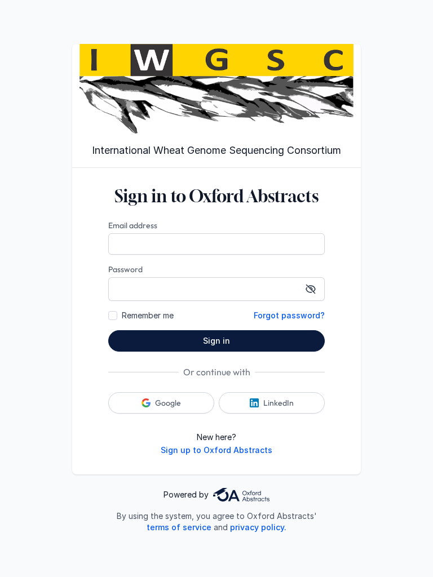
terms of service (179, 527)
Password (125, 269)
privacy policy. (258, 527)
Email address (132, 225)
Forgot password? (289, 315)
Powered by (186, 494)
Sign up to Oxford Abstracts (216, 450)
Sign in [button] (216, 340)
